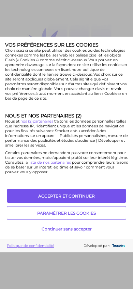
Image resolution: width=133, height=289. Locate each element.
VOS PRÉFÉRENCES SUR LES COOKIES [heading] (52, 45)
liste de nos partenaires (50, 162)
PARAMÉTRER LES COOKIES (66, 213)
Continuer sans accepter (67, 228)
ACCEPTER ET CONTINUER (66, 196)
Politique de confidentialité (30, 245)
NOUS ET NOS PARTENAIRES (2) (43, 116)
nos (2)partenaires (37, 121)
